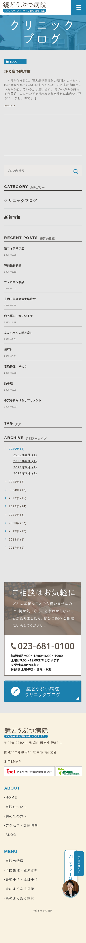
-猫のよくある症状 (19, 898)
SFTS (8, 349)
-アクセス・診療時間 (21, 825)
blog (13, 61)
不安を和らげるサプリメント (23, 400)
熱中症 (8, 383)
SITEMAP (12, 761)
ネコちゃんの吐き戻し (18, 332)
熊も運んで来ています (18, 315)
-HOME (10, 797)
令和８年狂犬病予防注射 (20, 299)
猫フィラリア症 (14, 248)
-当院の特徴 (14, 861)
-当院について (15, 806)
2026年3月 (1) (25, 473)
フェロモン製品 (14, 282)
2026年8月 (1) (25, 454)
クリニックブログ (20, 201)
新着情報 (12, 217)
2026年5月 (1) (25, 467)
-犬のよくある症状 (19, 888)
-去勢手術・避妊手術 (21, 879)
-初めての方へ (15, 816)
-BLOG (10, 834)
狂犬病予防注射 (17, 71)
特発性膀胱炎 (13, 265)
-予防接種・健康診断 (21, 870)
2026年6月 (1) (25, 461)
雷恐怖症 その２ (15, 366)
